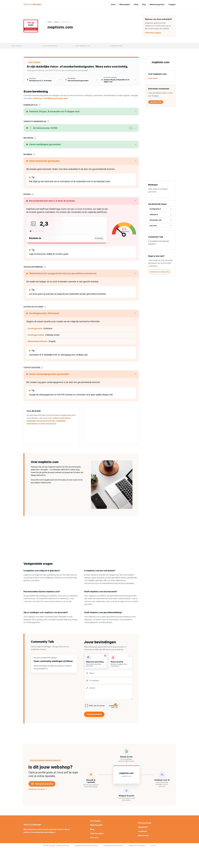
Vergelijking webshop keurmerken (86, 845)
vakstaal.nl (154, 214)
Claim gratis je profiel (44, 784)
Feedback (142, 831)
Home (113, 4)
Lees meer (153, 78)
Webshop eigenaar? (157, 4)
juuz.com (153, 225)
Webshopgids (124, 4)
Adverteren (143, 835)
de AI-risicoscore (48, 423)
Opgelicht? (143, 827)
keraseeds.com (156, 220)
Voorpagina (95, 821)
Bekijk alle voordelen (37, 789)
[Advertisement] (111, 426)
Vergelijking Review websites (113, 845)
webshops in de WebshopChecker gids (50, 98)
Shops (56, 22)
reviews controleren (61, 418)
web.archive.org (90, 583)
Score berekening (50, 46)
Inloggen (172, 4)
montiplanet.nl (155, 209)
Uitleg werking (144, 823)
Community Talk (116, 46)
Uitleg (136, 4)
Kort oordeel (16, 46)
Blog (144, 4)
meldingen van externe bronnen (41, 421)
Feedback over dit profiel (159, 272)
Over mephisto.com (82, 46)
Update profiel (155, 102)
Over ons (94, 837)
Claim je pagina (96, 833)
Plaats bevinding (94, 714)
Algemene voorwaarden (137, 845)
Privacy (153, 845)
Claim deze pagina (153, 33)
